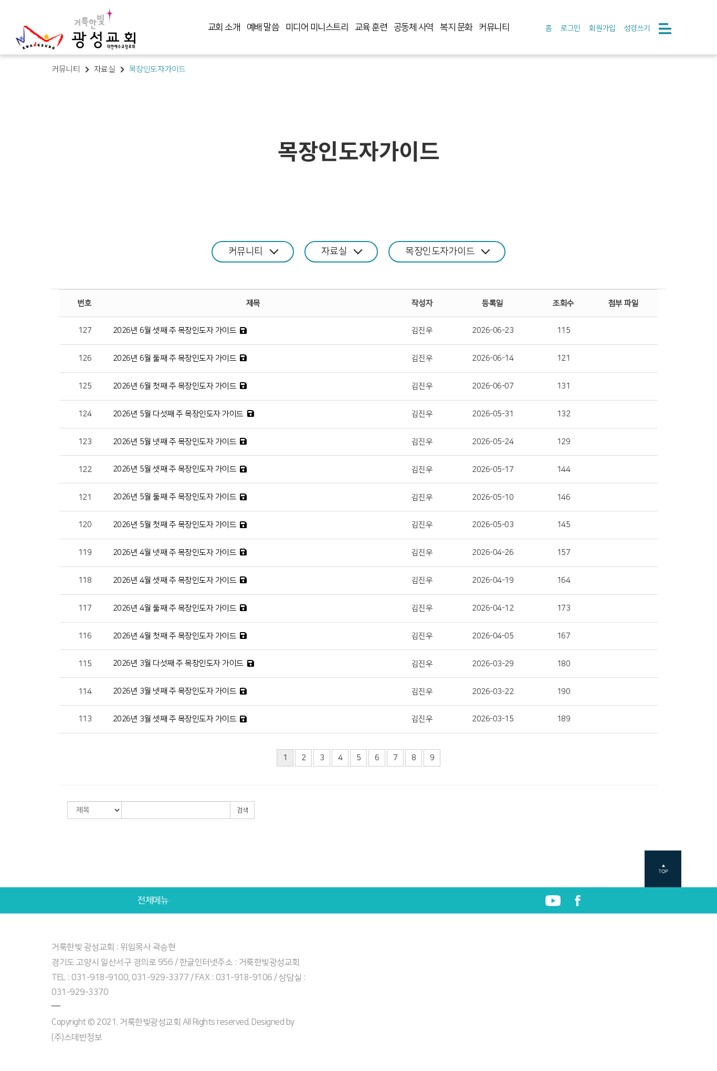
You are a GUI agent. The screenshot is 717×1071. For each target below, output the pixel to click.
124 (85, 414)
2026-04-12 (492, 608)
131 (564, 386)
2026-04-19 (492, 580)
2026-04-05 (492, 636)
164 (564, 580)
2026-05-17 (492, 469)
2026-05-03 (492, 524)
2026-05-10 (492, 497)
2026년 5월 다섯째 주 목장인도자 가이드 (178, 414)
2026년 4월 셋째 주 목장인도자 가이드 (175, 580)
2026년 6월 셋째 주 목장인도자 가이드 (175, 330)
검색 (242, 810)
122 (85, 469)
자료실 (334, 251)
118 (85, 580)
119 (85, 552)
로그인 (571, 28)
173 (564, 608)
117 (85, 608)
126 (85, 358)
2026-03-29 (492, 663)
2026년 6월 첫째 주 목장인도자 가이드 (175, 386)
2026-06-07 (492, 386)
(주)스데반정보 (76, 1037)
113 (85, 719)
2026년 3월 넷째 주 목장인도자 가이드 (175, 691)
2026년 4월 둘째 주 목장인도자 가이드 (175, 608)
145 (564, 524)
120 (85, 524)
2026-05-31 (492, 414)
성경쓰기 (637, 28)
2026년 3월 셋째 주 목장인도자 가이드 (175, 719)
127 (85, 330)
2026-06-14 (492, 358)
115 (564, 330)
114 (85, 691)
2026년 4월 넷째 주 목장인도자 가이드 (175, 552)
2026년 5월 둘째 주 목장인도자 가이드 (175, 496)
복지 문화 (456, 27)
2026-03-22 (492, 691)
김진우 (422, 330)
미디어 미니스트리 (317, 27)
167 (564, 636)
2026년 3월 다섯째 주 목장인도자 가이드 (178, 663)
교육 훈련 (371, 27)
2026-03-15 (492, 719)
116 (85, 636)
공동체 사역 (414, 27)
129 (564, 441)
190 (564, 691)
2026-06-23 (492, 330)
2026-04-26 (492, 552)
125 (85, 386)
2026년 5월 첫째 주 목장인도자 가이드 (175, 524)
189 (564, 719)
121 (564, 358)
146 (564, 497)
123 (85, 441)
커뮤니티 (494, 27)
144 (564, 469)
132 (564, 414)
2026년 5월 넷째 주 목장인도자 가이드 (175, 441)
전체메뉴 (153, 900)
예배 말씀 (263, 27)
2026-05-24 (492, 441)
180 (564, 663)
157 (564, 552)
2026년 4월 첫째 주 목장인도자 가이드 (175, 636)
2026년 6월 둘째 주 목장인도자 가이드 (175, 358)
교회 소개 (224, 27)
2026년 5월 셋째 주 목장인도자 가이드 (175, 469)
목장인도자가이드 (440, 251)
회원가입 (602, 28)
